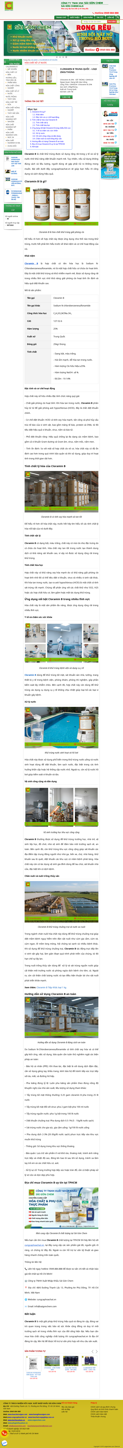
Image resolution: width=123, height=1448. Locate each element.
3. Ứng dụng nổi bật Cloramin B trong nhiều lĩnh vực (50, 128)
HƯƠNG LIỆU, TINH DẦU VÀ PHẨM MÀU (11, 80)
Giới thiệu (75, 17)
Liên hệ (110, 17)
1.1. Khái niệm (38, 115)
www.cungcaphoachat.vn (17, 1417)
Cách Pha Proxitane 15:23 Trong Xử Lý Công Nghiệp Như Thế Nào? (113, 89)
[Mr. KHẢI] (115, 143)
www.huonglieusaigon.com (39, 1414)
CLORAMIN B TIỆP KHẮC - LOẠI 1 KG (89, 1369)
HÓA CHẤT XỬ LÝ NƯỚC (12, 92)
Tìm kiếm (112, 21)
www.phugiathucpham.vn (18, 1423)
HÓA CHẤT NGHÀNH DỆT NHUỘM (11, 119)
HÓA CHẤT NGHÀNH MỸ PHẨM (11, 127)
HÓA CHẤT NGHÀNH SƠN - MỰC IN (12, 134)
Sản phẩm (88, 17)
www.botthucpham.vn (16, 1420)
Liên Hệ (66, 97)
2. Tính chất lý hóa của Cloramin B (43, 120)
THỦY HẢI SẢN (13, 113)
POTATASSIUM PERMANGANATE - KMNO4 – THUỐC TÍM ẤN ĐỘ (17, 195)
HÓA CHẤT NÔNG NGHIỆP (13, 108)
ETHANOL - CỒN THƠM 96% (52, 1369)
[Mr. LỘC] (115, 124)
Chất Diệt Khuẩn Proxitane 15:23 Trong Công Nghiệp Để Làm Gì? (113, 72)
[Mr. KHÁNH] (115, 130)
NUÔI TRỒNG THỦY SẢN (11, 97)
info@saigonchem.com (17, 1426)
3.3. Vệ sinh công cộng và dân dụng (47, 136)
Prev (93, 1351)
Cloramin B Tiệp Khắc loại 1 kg (51, 987)
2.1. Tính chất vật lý (40, 123)
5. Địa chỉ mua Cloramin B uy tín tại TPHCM (47, 144)
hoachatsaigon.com (19, 1414)
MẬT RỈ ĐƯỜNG (14, 172)
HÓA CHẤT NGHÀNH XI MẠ (13, 141)
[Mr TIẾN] (115, 136)
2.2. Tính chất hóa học (41, 125)
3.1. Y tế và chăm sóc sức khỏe (45, 131)
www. (10, 1414)
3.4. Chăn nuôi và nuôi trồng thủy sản (47, 139)
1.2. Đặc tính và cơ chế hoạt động (46, 117)
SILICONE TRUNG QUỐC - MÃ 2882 (71, 1369)
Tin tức (100, 17)
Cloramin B (30, 674)
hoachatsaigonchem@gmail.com (40, 1426)
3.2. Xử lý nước (39, 133)
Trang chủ (61, 17)
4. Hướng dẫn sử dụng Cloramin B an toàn (47, 141)
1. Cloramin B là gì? (38, 112)
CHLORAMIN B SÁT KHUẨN (11, 67)
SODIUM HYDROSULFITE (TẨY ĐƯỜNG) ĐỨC (16, 182)
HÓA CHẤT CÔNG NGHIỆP (12, 86)
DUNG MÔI (12, 146)
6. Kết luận (34, 147)
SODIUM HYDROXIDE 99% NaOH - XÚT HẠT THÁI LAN (16, 161)
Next (96, 1351)
